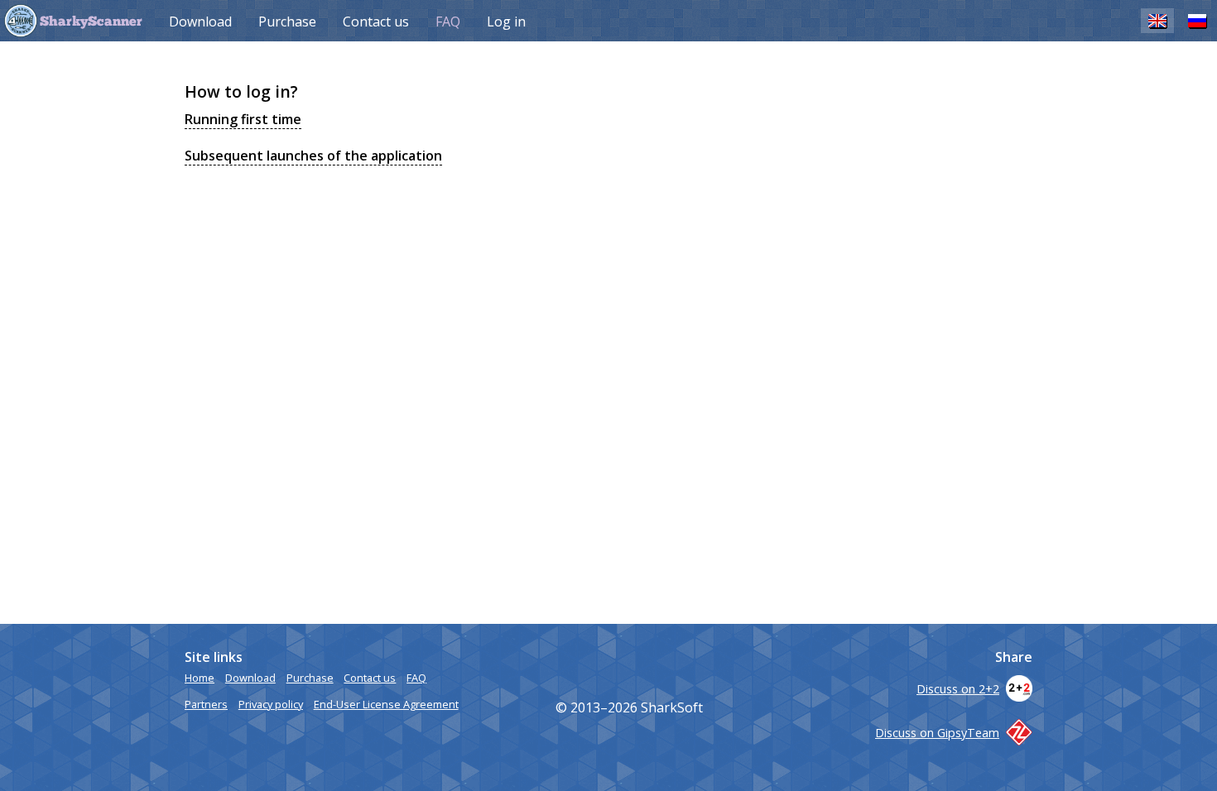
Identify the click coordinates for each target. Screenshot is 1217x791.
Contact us (376, 21)
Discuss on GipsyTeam (937, 733)
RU (1197, 20)
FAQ (447, 21)
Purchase (287, 21)
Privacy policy (270, 704)
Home (199, 677)
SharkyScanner (91, 22)
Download (200, 21)
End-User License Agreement (386, 704)
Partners (206, 704)
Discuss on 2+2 (957, 689)
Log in (506, 21)
